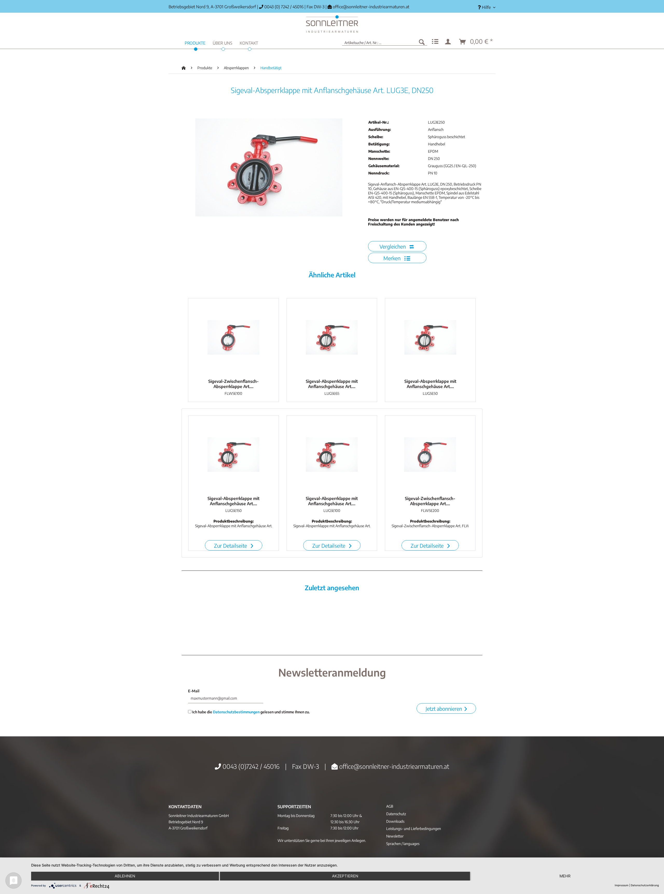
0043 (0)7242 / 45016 (250, 766)
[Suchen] (421, 42)
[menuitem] (484, 7)
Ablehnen (125, 876)
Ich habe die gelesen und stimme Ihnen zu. (250, 712)
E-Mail (193, 691)
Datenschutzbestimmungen (236, 712)
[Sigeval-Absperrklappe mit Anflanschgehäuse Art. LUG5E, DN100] (332, 454)
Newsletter (395, 836)
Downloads (395, 821)
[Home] (332, 24)
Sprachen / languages (402, 843)
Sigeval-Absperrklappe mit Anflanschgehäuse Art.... (332, 384)
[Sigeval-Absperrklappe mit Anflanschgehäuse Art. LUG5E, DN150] (234, 454)
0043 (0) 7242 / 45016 (283, 6)
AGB (389, 806)
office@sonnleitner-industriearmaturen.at (371, 6)
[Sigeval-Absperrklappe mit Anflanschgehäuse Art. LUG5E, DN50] (430, 337)
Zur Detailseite (231, 545)
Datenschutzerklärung (645, 885)
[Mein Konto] (449, 42)
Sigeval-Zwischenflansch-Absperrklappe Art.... (233, 384)
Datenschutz (396, 814)
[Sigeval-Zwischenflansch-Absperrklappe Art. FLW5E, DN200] (430, 454)
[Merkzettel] (435, 42)
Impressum (621, 885)
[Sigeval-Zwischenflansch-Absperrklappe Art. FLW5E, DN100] (233, 337)
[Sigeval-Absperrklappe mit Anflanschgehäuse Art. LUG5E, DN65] (332, 337)
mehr (565, 876)
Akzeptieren (345, 876)
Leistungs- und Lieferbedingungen (413, 828)
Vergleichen (393, 246)
